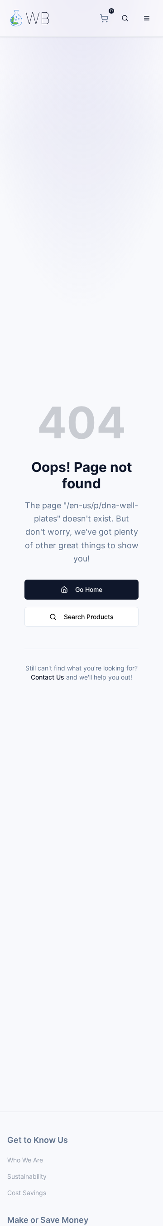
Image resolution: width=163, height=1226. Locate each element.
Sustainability (27, 1176)
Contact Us (47, 677)
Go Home (88, 589)
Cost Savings (26, 1192)
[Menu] (147, 18)
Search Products (89, 616)
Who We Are (25, 1160)
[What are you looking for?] (125, 18)
